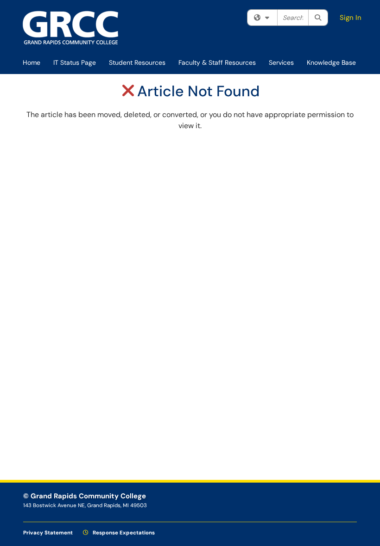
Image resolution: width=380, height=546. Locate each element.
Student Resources (137, 62)
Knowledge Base (331, 62)
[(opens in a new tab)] (70, 27)
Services (281, 62)
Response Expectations (123, 532)
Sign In (350, 17)
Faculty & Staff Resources (217, 62)
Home (31, 62)
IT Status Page (74, 62)
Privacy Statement (48, 532)
